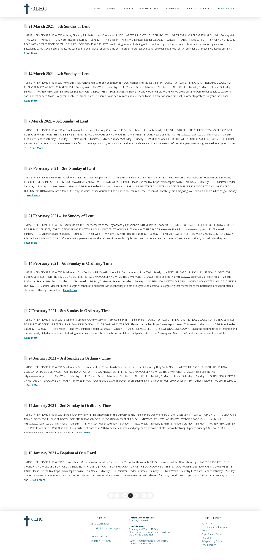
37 (144, 495)
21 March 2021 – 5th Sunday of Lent (59, 26)
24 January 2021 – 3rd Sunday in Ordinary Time (69, 358)
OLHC (39, 8)
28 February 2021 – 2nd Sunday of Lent (61, 168)
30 (136, 495)
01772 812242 (102, 524)
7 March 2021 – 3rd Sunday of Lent (58, 121)
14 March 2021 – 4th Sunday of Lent (59, 73)
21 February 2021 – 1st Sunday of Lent (60, 216)
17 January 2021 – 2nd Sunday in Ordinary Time (69, 405)
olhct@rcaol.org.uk (109, 528)
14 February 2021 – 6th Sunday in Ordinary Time (70, 263)
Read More (31, 53)
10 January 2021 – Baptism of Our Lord (62, 453)
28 (125, 495)
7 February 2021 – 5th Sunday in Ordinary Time (69, 310)
